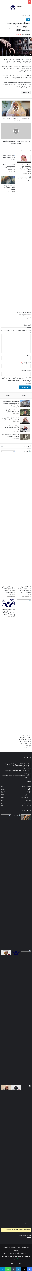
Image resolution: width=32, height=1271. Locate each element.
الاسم (29, 355)
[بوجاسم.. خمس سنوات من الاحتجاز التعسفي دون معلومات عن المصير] (24, 243)
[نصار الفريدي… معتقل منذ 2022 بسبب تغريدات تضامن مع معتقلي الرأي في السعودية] (6, 952)
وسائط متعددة (26, 806)
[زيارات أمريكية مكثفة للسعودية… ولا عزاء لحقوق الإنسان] (25, 428)
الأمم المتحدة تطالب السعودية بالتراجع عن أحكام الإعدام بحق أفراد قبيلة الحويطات (11, 403)
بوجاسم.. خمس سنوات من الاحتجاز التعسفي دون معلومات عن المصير (24, 314)
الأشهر (24, 395)
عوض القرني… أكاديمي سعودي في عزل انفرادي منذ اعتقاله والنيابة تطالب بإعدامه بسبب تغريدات (8, 612)
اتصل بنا (15, 1256)
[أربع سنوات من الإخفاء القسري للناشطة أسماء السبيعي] (8, 180)
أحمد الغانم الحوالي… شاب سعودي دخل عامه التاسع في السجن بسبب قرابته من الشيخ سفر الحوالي (24, 591)
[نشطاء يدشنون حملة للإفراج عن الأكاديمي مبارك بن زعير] (25, 436)
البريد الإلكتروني (26, 363)
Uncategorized (26, 786)
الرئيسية (27, 16)
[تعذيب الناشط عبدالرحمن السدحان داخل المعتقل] (25, 412)
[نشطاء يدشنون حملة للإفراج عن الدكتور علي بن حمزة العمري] (25, 420)
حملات (28, 800)
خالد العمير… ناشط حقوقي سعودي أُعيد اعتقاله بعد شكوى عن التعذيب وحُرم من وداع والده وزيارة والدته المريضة (25, 740)
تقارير (27, 795)
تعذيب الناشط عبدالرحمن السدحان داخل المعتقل (12, 411)
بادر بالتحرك (20, 1256)
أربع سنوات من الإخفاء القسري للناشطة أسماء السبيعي (9, 187)
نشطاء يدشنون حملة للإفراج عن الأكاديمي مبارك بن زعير (10, 435)
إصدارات (28, 792)
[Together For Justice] (16, 7)
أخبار (23, 16)
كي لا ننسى (27, 803)
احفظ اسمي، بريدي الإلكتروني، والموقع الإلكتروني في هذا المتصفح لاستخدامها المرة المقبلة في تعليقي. (16, 380)
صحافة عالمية (24, 797)
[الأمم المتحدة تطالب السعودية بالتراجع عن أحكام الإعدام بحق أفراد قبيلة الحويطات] (25, 403)
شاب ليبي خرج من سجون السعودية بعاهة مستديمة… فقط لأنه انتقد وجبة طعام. (9, 167)
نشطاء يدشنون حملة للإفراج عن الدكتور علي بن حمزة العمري (10, 419)
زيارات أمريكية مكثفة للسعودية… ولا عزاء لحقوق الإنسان (12, 428)
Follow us (28, 1223)
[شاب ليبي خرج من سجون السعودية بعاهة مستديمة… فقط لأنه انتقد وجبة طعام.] (8, 159)
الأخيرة (8, 395)
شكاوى (10, 1256)
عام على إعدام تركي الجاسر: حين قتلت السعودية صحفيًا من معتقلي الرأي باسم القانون (25, 167)
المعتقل (25, 92)
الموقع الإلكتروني (26, 370)
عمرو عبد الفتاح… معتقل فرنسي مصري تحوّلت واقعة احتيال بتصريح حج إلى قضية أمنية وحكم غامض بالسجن (8, 591)
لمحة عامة (4, 1256)
